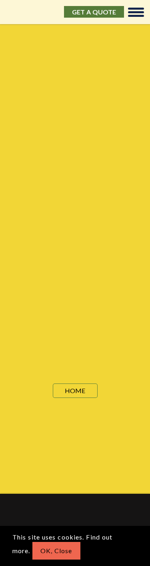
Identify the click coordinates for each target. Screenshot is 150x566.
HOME (75, 390)
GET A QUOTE (94, 12)
